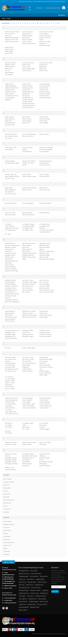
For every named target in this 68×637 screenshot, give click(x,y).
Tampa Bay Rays (10, 402)
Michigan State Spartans (29, 253)
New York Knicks (44, 280)
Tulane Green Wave (10, 412)
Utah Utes (8, 431)
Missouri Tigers (9, 265)
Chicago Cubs (26, 96)
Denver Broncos (27, 119)
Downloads (6, 497)
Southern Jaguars (44, 371)
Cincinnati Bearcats (44, 86)
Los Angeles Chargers (28, 224)
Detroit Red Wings (44, 119)
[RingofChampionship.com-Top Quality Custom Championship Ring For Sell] (34, 621)
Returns (5, 506)
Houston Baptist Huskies (29, 176)
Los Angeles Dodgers (28, 226)
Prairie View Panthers (45, 336)
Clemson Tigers (43, 90)
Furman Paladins (44, 151)
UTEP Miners (8, 433)
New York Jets (26, 292)
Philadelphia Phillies (27, 330)
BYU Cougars (8, 74)
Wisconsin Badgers (44, 465)
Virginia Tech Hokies (45, 442)
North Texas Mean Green (46, 292)
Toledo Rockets (43, 400)
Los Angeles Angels (10, 230)
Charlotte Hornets (27, 86)
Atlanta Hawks (9, 51)
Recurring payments (8, 500)
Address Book (7, 488)
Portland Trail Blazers (45, 334)
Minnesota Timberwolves (46, 251)
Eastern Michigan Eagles (29, 134)
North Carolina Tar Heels (46, 290)
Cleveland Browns (44, 92)
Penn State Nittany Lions (12, 330)
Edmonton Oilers (44, 134)
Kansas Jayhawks (27, 213)
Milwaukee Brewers (45, 243)
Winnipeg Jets (43, 463)
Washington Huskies (10, 462)
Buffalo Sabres (43, 70)
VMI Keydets (42, 444)
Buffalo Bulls (43, 68)
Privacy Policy (8, 600)
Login (4, 479)
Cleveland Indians (44, 96)
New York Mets (43, 282)
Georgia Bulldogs (10, 161)
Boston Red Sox (26, 70)
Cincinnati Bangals (44, 84)
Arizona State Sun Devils (46, 32)
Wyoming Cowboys (10, 469)
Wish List (5, 491)
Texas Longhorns (27, 400)
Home (3, 18)
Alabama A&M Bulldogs (12, 37)
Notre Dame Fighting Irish (12, 302)
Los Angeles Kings (27, 228)
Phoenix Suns (26, 332)
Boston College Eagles (28, 68)
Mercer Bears (9, 259)
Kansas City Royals (10, 214)
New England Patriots (11, 290)
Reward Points (7, 503)
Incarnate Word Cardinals (29, 188)
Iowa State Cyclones (11, 194)
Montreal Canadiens (10, 269)
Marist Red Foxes (10, 243)
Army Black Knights (44, 45)
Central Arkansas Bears (11, 96)
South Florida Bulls (44, 365)
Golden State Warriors (45, 161)
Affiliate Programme (10, 585)
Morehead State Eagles (11, 271)
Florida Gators (9, 149)
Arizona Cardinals (27, 39)
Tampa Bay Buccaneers (12, 398)
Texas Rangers (26, 402)
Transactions (6, 509)
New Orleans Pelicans (28, 284)
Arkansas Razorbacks (45, 35)
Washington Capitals (11, 458)
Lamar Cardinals (9, 226)
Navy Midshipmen (10, 282)
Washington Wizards (28, 458)
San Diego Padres (10, 367)
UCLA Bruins (8, 427)
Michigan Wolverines (28, 255)
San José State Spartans (29, 363)
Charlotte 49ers (26, 84)
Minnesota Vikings (44, 255)
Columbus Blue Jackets (28, 105)
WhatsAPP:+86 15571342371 (53, 8)
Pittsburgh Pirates (44, 330)
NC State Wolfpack (10, 284)
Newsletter (6, 512)
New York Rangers (44, 284)
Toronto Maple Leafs (45, 406)
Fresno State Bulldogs (45, 149)
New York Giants (27, 288)
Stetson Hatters (9, 386)
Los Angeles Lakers (27, 230)
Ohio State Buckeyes (11, 317)
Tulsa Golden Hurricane (11, 414)
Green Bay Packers (44, 165)
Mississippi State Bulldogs (46, 259)
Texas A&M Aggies (27, 398)
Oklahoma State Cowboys (29, 315)
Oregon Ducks (43, 313)
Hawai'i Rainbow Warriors (12, 176)
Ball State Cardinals (10, 63)
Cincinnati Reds (43, 88)
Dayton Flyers (26, 117)
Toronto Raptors (44, 408)
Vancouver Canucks (10, 444)
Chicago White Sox (27, 97)
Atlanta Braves (9, 47)
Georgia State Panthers (29, 161)
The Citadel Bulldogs (45, 398)
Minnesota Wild (43, 257)
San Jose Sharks (26, 361)
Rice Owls (7, 348)
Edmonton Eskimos (27, 136)
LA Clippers (8, 224)
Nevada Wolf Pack (10, 288)
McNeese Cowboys (10, 253)
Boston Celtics (26, 66)
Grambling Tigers (44, 163)
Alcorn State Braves (27, 32)
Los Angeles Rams (44, 224)
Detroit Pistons (43, 117)
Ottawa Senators (10, 321)
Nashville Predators (10, 280)
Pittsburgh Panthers (27, 334)
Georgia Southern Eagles (12, 163)
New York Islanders (27, 290)
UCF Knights (8, 425)
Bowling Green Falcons (46, 63)
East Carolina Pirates (11, 134)
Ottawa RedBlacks (10, 319)
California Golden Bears (11, 88)
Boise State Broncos (28, 63)
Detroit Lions (26, 123)
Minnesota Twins (44, 253)
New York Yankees (44, 286)
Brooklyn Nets (43, 65)
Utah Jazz (42, 427)
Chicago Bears (26, 90)
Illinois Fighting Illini (10, 190)
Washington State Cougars (29, 456)
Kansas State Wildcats (28, 214)
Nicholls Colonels (44, 288)
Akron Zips (8, 35)
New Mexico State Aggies (29, 282)
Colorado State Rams (28, 103)
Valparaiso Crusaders (11, 442)
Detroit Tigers (43, 121)
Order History (7, 494)
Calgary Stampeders (10, 86)
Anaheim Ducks (26, 34)
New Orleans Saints (27, 286)
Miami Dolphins (26, 245)
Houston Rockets (44, 176)
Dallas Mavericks (10, 119)
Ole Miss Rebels (43, 311)
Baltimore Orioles (10, 65)
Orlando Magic (43, 317)
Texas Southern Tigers (28, 404)
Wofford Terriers (9, 467)
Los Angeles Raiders (39, 579)
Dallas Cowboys (9, 117)
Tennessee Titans (10, 408)
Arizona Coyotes (27, 41)
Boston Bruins (26, 65)
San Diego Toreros (10, 371)
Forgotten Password (8, 482)
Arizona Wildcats (44, 34)
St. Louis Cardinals (10, 379)
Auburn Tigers (9, 53)
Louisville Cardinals (44, 232)
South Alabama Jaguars (46, 359)
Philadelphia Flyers (10, 336)
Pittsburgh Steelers (44, 332)
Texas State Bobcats (28, 406)
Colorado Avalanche (45, 97)
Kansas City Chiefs (10, 213)
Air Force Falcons (10, 34)
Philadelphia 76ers (10, 332)
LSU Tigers (8, 234)
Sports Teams (8, 588)
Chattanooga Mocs (27, 88)
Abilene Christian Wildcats (12, 32)
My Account (6, 485)
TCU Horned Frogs (10, 404)
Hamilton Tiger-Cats (10, 174)
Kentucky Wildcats (44, 213)
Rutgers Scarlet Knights (28, 348)
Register (9, 479)
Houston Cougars (44, 174)
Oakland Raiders (9, 313)
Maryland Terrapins (10, 247)
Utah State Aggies (44, 429)
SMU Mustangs (43, 357)
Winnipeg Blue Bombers (46, 462)
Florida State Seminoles (40, 596)
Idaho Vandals (9, 188)
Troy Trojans (8, 410)
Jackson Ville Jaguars (28, 203)
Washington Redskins (28, 454)
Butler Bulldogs (9, 72)
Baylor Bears (8, 68)
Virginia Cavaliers (27, 444)
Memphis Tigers (9, 257)
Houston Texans (9, 178)
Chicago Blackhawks (28, 92)
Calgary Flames (9, 84)
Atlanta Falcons (9, 49)
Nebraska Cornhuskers (11, 286)
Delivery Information (10, 603)
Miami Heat (25, 247)
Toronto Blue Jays (44, 404)
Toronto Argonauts (44, 402)
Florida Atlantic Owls (11, 147)
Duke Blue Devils (10, 125)
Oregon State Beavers (45, 315)
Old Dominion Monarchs (29, 317)
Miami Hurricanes (27, 249)
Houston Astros (26, 174)
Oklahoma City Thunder (29, 311)
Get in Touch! (8, 562)
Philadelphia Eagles (10, 334)
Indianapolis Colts (32, 598)
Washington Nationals (11, 463)
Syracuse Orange (10, 388)
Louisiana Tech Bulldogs (46, 230)
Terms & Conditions (10, 598)
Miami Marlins (26, 251)
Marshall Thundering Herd (12, 245)
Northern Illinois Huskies (12, 294)
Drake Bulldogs (43, 123)
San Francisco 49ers (28, 357)
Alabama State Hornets (11, 41)
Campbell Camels (10, 90)
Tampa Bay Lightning (11, 400)
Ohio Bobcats (9, 315)
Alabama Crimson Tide (11, 39)
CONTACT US (39, 8)
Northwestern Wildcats (11, 300)
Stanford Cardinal (10, 381)
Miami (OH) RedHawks (28, 243)
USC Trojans (25, 429)
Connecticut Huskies (28, 107)
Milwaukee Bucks (44, 245)
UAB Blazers (8, 423)
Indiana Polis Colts (44, 190)
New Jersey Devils (10, 292)
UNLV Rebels (26, 427)
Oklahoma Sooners (27, 313)
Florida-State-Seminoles (46, 147)
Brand (8, 18)
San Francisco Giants (28, 359)
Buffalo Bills (42, 66)
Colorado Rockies (27, 101)
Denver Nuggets (27, 121)
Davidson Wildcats (10, 123)
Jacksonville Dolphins (45, 203)
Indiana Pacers (43, 188)
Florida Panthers (27, 151)
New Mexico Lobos (27, 280)
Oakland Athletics (10, 311)
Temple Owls (8, 406)
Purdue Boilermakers (11, 338)
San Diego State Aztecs (11, 369)
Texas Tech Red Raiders (29, 408)
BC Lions (7, 70)
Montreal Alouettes (10, 267)
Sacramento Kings (10, 357)
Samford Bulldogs (10, 363)
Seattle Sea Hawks (27, 371)
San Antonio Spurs (10, 365)
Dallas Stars (8, 121)
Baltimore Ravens (10, 66)
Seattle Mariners (27, 369)
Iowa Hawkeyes (9, 192)
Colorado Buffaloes (27, 99)
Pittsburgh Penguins (28, 336)
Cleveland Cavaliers (44, 94)
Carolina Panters (9, 94)
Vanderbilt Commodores (29, 442)
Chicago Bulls (26, 94)
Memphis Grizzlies (10, 255)
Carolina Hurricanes (10, 92)
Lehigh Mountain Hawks (12, 228)
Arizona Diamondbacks (28, 43)
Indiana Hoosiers (27, 190)
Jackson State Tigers (11, 203)
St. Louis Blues (9, 377)
